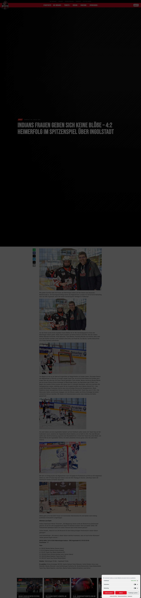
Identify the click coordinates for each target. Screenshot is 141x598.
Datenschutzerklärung (122, 596)
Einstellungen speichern (133, 592)
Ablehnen (121, 592)
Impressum (130, 596)
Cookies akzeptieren (109, 592)
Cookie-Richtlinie (113, 596)
